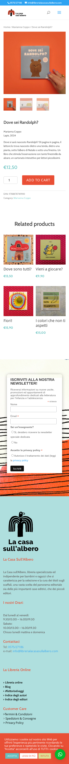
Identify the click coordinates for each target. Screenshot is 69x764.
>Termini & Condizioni (17, 714)
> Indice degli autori (15, 695)
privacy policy (20, 460)
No (15, 442)
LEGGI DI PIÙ (28, 755)
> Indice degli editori (15, 699)
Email (14, 416)
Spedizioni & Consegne (20, 718)
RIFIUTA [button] (45, 755)
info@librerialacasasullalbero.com (35, 651)
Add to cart (38, 180)
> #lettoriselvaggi (13, 691)
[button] (60, 754)
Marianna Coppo (21, 27)
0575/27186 (16, 647)
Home (7, 27)
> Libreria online (12, 682)
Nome (13, 404)
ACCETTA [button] (12, 755)
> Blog (7, 686)
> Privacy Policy (13, 723)
